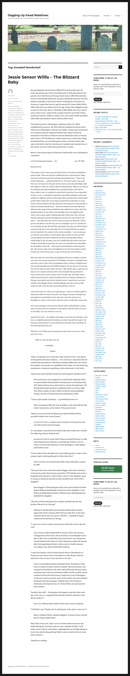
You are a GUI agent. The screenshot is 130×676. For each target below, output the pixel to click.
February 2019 (100, 310)
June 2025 (98, 199)
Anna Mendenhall (13, 106)
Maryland (98, 407)
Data (96, 390)
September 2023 (100, 229)
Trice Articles (99, 420)
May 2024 (98, 216)
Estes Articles (99, 397)
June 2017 (98, 344)
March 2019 (99, 308)
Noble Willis (15, 142)
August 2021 (99, 269)
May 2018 (98, 323)
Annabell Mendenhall (15, 108)
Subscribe (98, 99)
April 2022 (98, 257)
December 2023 (100, 223)
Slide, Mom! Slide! (101, 127)
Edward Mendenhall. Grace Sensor (14, 123)
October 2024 (99, 212)
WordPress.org (100, 452)
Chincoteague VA (17, 112)
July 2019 (98, 301)
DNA (96, 392)
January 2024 (99, 220)
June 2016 (98, 359)
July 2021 (98, 271)
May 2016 (98, 361)
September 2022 (100, 246)
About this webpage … (92, 16)
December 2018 (100, 312)
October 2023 (99, 227)
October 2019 (99, 297)
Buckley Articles (100, 380)
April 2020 (98, 288)
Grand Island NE (13, 134)
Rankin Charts (100, 416)
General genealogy (101, 399)
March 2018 (99, 327)
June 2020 (98, 284)
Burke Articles (100, 382)
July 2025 (98, 197)
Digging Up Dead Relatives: (28, 15)
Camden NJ (12, 110)
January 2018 (99, 331)
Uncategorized (100, 422)
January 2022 (99, 261)
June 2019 (98, 303)
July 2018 (98, 320)
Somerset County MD (15, 147)
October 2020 (99, 280)
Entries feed (99, 447)
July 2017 (98, 342)
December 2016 (100, 352)
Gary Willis (11, 95)
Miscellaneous (100, 409)
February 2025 (100, 208)
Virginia (98, 424)
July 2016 (98, 357)
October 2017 (99, 335)
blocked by (109, 470)
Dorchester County (101, 395)
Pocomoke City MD (14, 144)
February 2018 (100, 329)
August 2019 (99, 299)
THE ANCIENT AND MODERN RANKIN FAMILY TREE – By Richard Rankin (108, 148)
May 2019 (98, 305)
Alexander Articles (101, 375)
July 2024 (98, 214)
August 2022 (99, 248)
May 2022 (98, 254)
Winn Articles (99, 431)
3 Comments (12, 156)
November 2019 (100, 295)
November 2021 (100, 265)
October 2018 (99, 316)
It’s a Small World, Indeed (103, 125)
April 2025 (98, 203)
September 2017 (100, 337)
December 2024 (100, 210)
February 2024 (100, 218)
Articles (107, 16)
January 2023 (99, 240)
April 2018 (98, 325)
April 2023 (98, 233)
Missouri (98, 412)
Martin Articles (100, 405)
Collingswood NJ (13, 115)
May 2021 (98, 276)
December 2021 (100, 263)
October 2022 (99, 244)
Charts (117, 16)
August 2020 (99, 282)
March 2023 (99, 235)
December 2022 (100, 242)
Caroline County (100, 386)
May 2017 (98, 346)
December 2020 (100, 278)
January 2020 (99, 293)
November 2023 (100, 225)
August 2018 (99, 318)
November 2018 (100, 314)
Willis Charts (99, 429)
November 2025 (100, 195)
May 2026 (98, 191)
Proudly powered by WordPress (38, 666)
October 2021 (99, 267)
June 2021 (98, 274)
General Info (99, 401)
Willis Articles (99, 426)
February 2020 (100, 291)
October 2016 (99, 354)
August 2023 (99, 231)
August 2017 (99, 340)
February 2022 (100, 259)
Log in (97, 445)
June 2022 (98, 252)
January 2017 (99, 350)
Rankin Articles (100, 414)
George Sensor (18, 132)
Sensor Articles (13, 101)
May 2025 (98, 201)
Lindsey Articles (100, 403)
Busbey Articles (100, 384)
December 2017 (100, 333)
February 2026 (100, 193)
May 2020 (98, 286)
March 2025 (99, 205)
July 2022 (98, 250)
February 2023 (100, 237)
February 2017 (100, 348)
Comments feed (100, 450)
